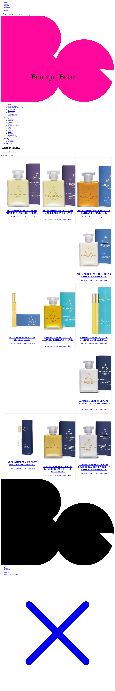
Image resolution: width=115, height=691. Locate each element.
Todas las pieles (12, 106)
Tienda (6, 4)
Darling (10, 132)
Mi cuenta (7, 7)
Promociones (8, 143)
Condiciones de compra (11, 574)
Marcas (6, 117)
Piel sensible (11, 111)
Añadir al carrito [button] (21, 217)
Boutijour (10, 122)
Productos (11, 141)
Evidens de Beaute (13, 125)
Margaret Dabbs (12, 135)
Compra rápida (31, 217)
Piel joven (11, 112)
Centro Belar (8, 2)
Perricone (10, 120)
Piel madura (11, 109)
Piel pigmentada (12, 115)
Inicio (2, 15)
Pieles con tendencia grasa (15, 107)
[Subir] (57, 565)
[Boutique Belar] (57, 101)
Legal (6, 568)
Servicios (10, 140)
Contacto (6, 5)
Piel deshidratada (13, 114)
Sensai (10, 124)
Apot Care (11, 130)
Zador (9, 128)
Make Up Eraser (12, 136)
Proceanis (10, 119)
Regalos (6, 138)
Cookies (6, 572)
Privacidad (7, 569)
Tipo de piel (7, 104)
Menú (2, 13)
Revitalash (11, 133)
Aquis (9, 127)
